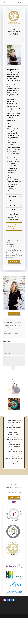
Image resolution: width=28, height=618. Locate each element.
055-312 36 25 (18, 492)
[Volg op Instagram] (15, 502)
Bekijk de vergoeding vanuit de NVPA (14, 226)
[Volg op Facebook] (13, 502)
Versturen (21, 368)
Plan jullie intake (14, 262)
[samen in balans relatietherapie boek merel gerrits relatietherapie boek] (14, 395)
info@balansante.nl (14, 489)
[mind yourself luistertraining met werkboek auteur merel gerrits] (14, 410)
